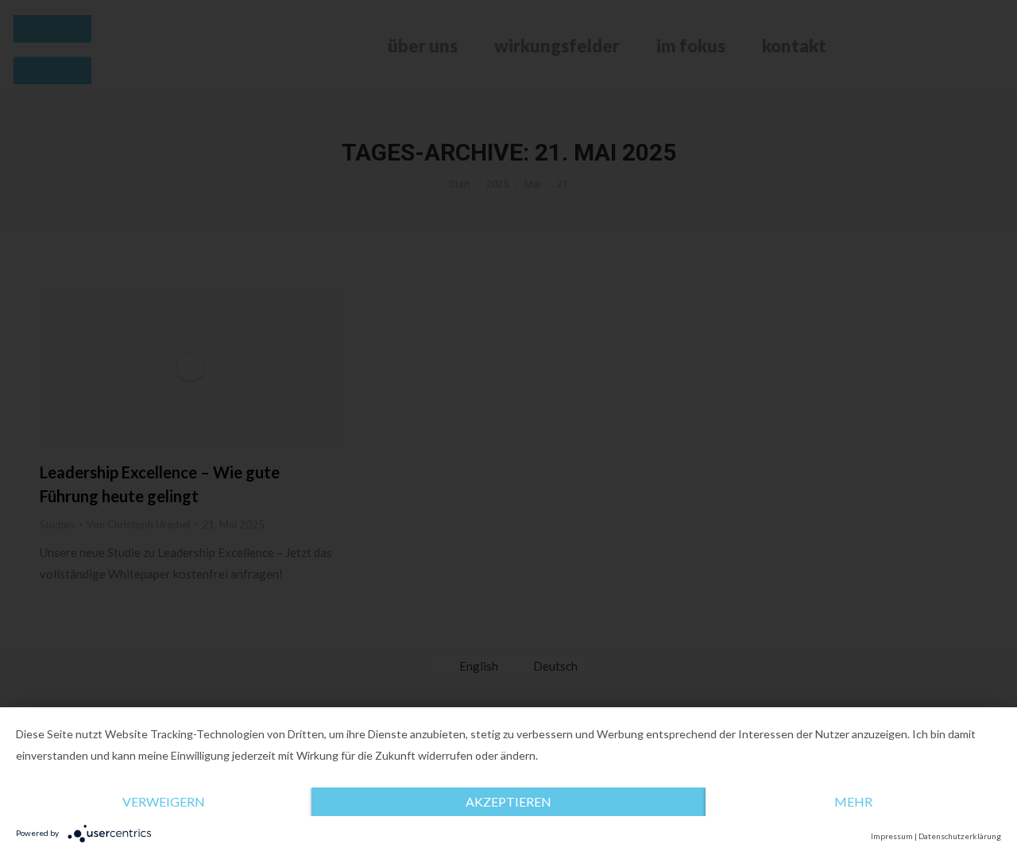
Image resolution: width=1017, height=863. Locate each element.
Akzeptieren (508, 801)
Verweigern (163, 801)
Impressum (892, 836)
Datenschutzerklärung (959, 836)
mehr (853, 801)
